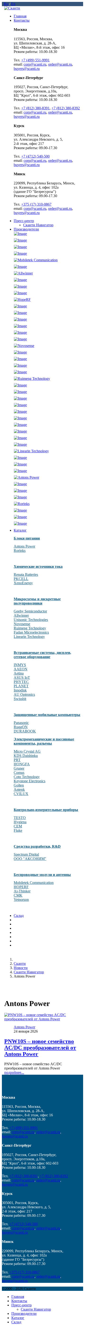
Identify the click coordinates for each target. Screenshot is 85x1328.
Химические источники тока (38, 567)
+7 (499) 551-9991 (35, 60)
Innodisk (20, 690)
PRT (17, 760)
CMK (18, 895)
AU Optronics (24, 694)
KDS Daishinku (26, 756)
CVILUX (21, 794)
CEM (18, 826)
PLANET (21, 686)
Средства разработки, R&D (37, 846)
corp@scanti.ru (35, 64)
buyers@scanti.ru (27, 69)
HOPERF (21, 887)
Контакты (22, 20)
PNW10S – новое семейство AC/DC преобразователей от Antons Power (40, 1047)
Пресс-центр (24, 221)
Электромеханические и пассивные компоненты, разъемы (44, 741)
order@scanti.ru (60, 64)
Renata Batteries (26, 575)
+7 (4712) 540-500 (35, 156)
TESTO (20, 818)
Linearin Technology (29, 637)
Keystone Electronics (29, 781)
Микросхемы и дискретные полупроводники (37, 601)
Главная (20, 16)
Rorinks (20, 551)
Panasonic (21, 723)
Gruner (19, 768)
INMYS (20, 665)
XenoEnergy (23, 583)
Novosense (22, 624)
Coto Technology (27, 777)
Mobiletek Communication (34, 883)
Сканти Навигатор (38, 225)
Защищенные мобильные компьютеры (47, 715)
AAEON (20, 669)
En (13, 4)
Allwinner (21, 615)
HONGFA (22, 764)
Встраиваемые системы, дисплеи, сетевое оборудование (42, 655)
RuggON (21, 727)
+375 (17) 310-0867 (36, 204)
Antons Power (24, 546)
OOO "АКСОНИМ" (30, 859)
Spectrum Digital (26, 854)
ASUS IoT (22, 678)
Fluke (18, 830)
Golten (19, 785)
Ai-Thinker (22, 891)
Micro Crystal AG (27, 751)
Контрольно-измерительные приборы (46, 810)
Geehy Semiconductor (30, 611)
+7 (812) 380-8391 (35, 108)
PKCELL (21, 579)
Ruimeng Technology (30, 628)
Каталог (20, 530)
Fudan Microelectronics (31, 632)
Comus (19, 773)
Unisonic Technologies (31, 620)
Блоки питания (27, 538)
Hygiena (20, 822)
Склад (19, 916)
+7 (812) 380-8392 (65, 108)
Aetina (19, 673)
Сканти (20, 964)
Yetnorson (21, 900)
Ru (6, 4)
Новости (21, 968)
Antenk (19, 789)
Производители (26, 229)
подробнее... (14, 1072)
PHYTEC (21, 682)
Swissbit (20, 699)
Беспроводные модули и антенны (42, 875)
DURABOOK (25, 731)
